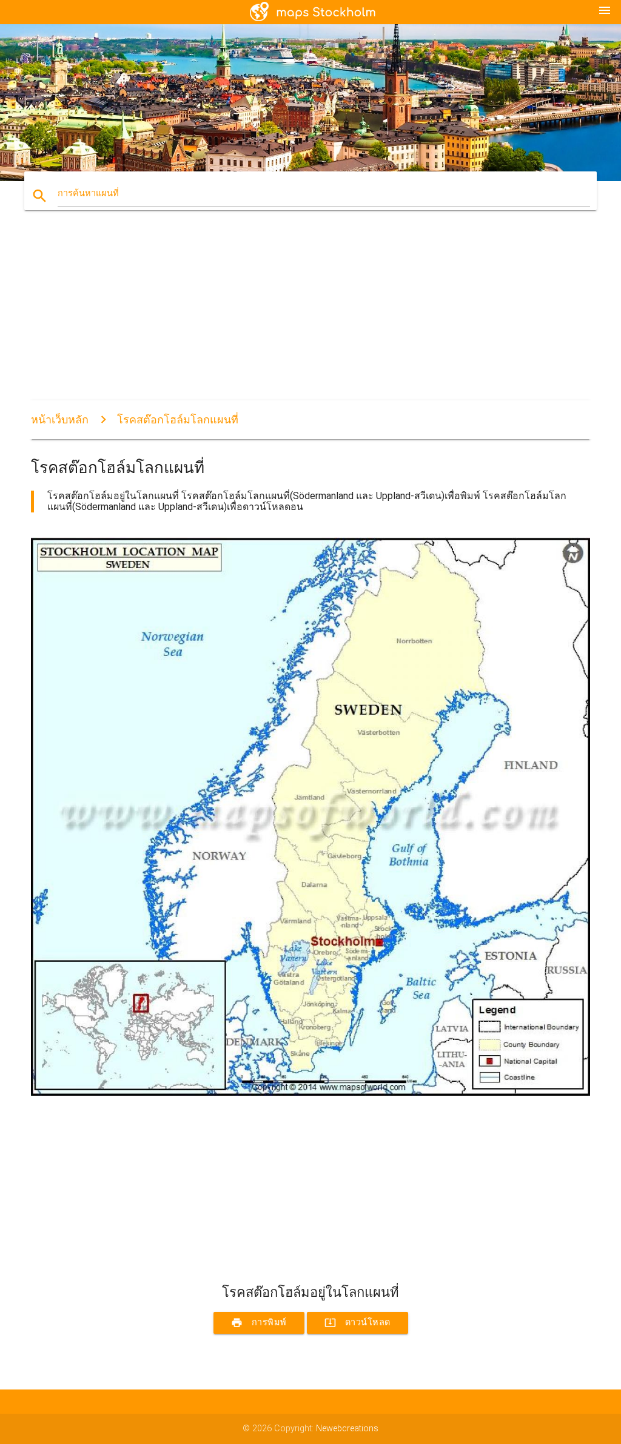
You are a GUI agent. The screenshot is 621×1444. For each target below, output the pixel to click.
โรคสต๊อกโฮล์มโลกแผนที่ (177, 419)
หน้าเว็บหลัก (60, 419)
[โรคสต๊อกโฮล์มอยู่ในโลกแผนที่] (310, 1093)
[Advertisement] (310, 315)
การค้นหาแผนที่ (88, 193)
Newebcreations (347, 1428)
